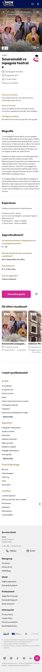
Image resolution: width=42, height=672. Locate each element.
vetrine (12, 12)
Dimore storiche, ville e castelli (14, 499)
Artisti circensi (7, 393)
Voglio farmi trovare (10, 596)
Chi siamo (6, 563)
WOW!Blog (6, 571)
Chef (4, 481)
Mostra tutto (8, 417)
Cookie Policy (7, 618)
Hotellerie (6, 507)
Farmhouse (6, 503)
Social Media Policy (9, 626)
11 (38, 47)
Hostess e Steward (9, 439)
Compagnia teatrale (10, 405)
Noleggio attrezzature (10, 450)
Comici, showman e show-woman (15, 401)
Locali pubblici (7, 515)
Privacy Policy (7, 614)
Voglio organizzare (9, 581)
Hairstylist (6, 435)
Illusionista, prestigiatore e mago (15, 412)
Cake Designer (8, 473)
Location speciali (8, 495)
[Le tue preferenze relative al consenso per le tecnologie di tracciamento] (40, 504)
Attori (4, 397)
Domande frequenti (9, 585)
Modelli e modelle (9, 447)
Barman (5, 469)
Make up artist (7, 443)
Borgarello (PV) (11, 75)
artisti (17, 12)
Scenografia (6, 454)
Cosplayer (6, 409)
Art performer (7, 389)
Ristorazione (7, 511)
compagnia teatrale (13, 14)
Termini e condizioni (10, 622)
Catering (5, 477)
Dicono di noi (7, 567)
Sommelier (6, 485)
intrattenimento (25, 12)
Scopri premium (8, 604)
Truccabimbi (7, 386)
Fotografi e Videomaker (11, 427)
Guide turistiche (8, 431)
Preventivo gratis (16, 294)
